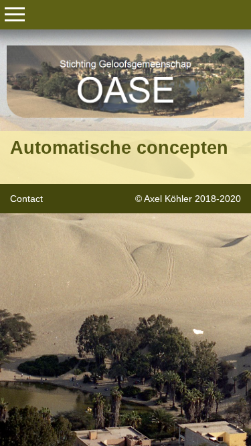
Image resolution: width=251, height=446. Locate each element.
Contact (26, 198)
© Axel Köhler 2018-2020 (188, 198)
